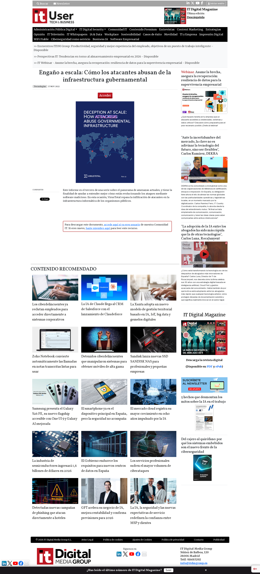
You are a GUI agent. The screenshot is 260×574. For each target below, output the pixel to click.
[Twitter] (192, 3)
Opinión (39, 34)
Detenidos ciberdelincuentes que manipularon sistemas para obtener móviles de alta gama (104, 361)
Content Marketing (190, 29)
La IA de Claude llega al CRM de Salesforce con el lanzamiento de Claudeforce (102, 309)
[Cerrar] (206, 570)
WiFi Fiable (41, 39)
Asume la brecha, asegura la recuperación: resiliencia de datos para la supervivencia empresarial (201, 78)
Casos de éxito (152, 34)
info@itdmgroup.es (193, 563)
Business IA (100, 39)
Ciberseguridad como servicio (70, 39)
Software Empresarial (124, 39)
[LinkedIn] (188, 3)
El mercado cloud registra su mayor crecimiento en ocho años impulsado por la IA (151, 413)
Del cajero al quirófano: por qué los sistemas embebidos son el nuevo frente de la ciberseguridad (202, 445)
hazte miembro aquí (98, 228)
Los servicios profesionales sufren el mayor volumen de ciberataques (150, 466)
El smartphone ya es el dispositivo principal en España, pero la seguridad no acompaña (104, 413)
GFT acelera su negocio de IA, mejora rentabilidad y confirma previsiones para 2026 (103, 513)
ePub (218, 366)
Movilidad (170, 34)
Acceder (105, 95)
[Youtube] (198, 3)
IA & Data (96, 34)
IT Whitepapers (77, 34)
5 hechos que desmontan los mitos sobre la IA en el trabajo (203, 399)
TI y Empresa (188, 34)
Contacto (199, 539)
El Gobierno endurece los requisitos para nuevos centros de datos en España (103, 466)
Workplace (111, 34)
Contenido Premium (143, 29)
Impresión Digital (211, 34)
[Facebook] (202, 3)
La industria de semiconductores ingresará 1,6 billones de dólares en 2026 (54, 466)
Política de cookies (113, 539)
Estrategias (213, 29)
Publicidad (218, 539)
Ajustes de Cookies (142, 539)
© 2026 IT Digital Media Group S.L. (54, 539)
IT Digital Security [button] (91, 29)
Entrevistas (167, 29)
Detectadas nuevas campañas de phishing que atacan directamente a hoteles (53, 513)
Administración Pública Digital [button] (54, 29)
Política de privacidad (173, 539)
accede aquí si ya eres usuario (122, 224)
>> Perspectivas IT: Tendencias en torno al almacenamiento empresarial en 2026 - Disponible (96, 56)
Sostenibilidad (131, 34)
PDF (209, 366)
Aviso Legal (87, 539)
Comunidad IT (117, 29)
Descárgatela (195, 17)
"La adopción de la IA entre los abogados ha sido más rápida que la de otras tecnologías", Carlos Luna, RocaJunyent (203, 232)
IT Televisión (55, 34)
